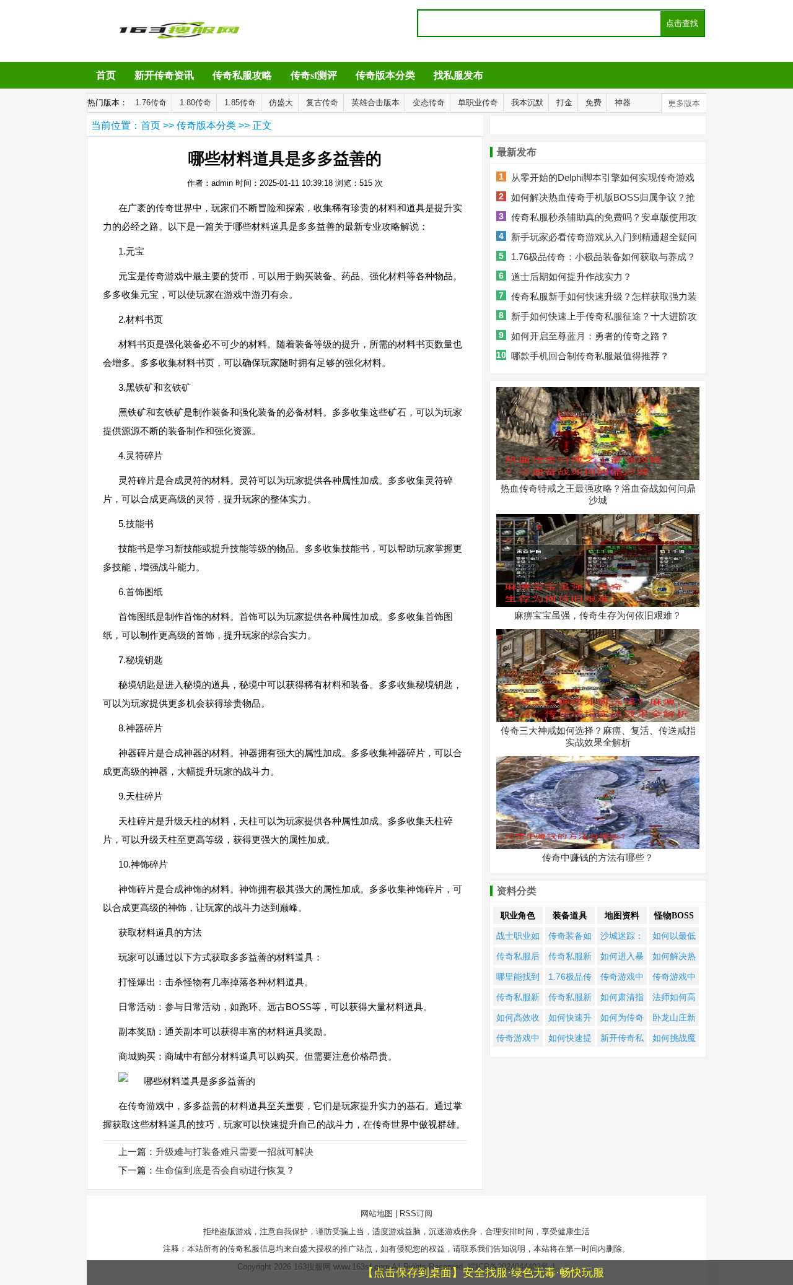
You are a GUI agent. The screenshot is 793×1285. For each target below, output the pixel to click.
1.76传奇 (151, 102)
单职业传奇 (478, 102)
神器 (623, 102)
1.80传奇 (195, 102)
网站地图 (377, 1213)
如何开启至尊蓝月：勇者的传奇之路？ (590, 336)
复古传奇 (322, 102)
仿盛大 (281, 102)
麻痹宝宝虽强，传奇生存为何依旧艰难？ (597, 615)
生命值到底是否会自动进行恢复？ (225, 1170)
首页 (106, 75)
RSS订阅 (416, 1213)
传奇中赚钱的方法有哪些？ (598, 857)
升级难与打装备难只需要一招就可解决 (234, 1151)
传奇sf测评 (314, 75)
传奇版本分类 (385, 75)
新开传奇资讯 (164, 75)
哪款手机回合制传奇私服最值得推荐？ (590, 356)
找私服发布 (458, 75)
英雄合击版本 (375, 102)
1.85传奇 (240, 102)
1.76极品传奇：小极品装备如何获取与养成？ (603, 256)
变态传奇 (429, 102)
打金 (564, 102)
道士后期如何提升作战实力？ (571, 276)
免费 (593, 102)
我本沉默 (527, 102)
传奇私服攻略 (242, 75)
